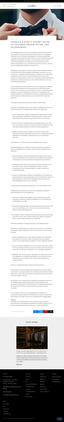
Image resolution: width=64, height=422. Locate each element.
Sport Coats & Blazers (31, 384)
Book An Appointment (9, 6)
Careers (5, 411)
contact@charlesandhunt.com (11, 394)
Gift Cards (42, 379)
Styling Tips (43, 376)
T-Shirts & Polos (30, 386)
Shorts (27, 394)
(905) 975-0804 (7, 391)
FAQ (4, 406)
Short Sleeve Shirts (31, 391)
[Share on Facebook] (35, 311)
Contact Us (43, 386)
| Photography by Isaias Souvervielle (25, 418)
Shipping (42, 381)
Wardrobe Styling (56, 376)
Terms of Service (44, 391)
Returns (42, 384)
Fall (26, 381)
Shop (4, 4)
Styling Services (11, 4)
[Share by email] (50, 311)
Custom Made (55, 379)
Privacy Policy (43, 389)
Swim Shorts (29, 396)
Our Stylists (6, 404)
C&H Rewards (6, 414)
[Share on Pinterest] (45, 311)
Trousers (28, 389)
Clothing (28, 376)
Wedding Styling (56, 381)
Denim (27, 379)
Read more (19, 364)
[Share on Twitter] (40, 311)
